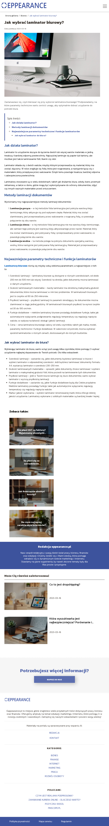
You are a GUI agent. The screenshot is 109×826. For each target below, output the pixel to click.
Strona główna (12, 15)
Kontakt (54, 738)
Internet (54, 763)
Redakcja (54, 732)
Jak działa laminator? (24, 122)
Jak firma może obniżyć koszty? (31, 493)
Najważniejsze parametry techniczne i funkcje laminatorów (46, 131)
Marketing (54, 767)
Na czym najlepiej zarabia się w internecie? (31, 524)
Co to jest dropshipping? (64, 584)
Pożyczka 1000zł (54, 804)
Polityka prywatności (20, 821)
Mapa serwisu (45, 821)
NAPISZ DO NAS (54, 679)
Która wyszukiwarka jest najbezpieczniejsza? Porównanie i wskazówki (70, 620)
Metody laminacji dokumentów (30, 127)
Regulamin (66, 821)
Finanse (54, 759)
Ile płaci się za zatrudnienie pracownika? (31, 462)
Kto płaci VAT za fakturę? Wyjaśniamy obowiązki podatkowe (31, 431)
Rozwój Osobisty (54, 776)
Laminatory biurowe (15, 265)
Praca (54, 772)
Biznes (24, 15)
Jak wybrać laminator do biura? (30, 135)
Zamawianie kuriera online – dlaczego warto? (54, 799)
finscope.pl (54, 808)
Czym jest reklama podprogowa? (54, 795)
